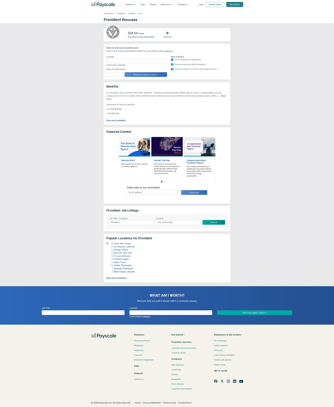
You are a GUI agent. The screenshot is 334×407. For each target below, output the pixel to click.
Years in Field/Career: (116, 69)
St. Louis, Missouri (122, 256)
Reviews (168, 37)
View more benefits (116, 120)
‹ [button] (115, 158)
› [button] (219, 158)
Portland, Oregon (121, 259)
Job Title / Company (118, 218)
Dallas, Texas (120, 262)
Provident (131, 13)
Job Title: (46, 308)
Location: (110, 57)
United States (109, 13)
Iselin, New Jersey (122, 243)
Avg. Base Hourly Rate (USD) (141, 37)
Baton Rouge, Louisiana (124, 271)
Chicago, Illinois (121, 250)
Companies (121, 13)
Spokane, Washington (123, 268)
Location (160, 218)
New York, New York (123, 253)
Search (213, 222)
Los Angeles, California (124, 246)
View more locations (116, 278)
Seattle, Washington (123, 265)
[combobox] (136, 60)
